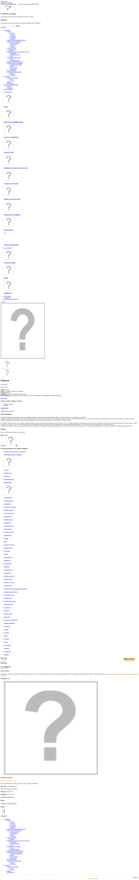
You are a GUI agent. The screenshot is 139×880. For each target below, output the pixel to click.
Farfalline (6, 629)
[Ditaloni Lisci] (8, 473)
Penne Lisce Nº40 (8, 585)
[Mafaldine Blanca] (9, 479)
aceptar (135, 877)
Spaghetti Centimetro (9, 510)
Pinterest (19, 401)
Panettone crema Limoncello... (11, 592)
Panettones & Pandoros (16, 64)
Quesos (12, 73)
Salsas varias (13, 44)
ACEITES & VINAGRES (14, 57)
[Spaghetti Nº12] (8, 557)
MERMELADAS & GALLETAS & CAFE (18, 52)
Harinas (12, 50)
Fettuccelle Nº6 (7, 573)
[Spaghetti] (7, 551)
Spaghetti (6, 554)
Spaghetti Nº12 (7, 560)
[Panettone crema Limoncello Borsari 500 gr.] (16, 588)
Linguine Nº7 (7, 566)
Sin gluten (12, 36)
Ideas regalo (13, 69)
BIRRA (9, 82)
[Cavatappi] (9, 466)
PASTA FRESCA (11, 70)
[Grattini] (6, 632)
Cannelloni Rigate (8, 497)
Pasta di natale (14, 67)
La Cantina (6, 76)
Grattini (6, 635)
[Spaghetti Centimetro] (10, 507)
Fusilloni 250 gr (7, 504)
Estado (2, 387)
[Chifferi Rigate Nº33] (10, 601)
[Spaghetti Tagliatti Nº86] (10, 620)
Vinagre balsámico (15, 60)
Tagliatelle (6, 654)
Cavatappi (6, 470)
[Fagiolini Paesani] (9, 513)
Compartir (8, 401)
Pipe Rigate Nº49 (8, 598)
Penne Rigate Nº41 (8, 579)
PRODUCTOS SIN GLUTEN (15, 62)
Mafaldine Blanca (8, 482)
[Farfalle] (6, 639)
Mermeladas (13, 53)
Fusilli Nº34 (6, 610)
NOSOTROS (7, 296)
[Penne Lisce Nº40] (9, 582)
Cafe (11, 56)
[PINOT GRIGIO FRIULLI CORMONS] (15, 451)
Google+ (14, 401)
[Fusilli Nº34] (7, 607)
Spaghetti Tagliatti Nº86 (9, 623)
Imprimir (6, 405)
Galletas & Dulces (15, 54)
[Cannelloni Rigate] (9, 494)
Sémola (12, 33)
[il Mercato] (8, 10)
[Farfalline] (7, 626)
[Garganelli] (7, 645)
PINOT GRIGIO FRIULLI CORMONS (12, 454)
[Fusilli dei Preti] (8, 519)
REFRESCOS (10, 83)
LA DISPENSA (8, 92)
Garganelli (6, 648)
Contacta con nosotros (6, 2)
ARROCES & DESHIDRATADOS (16, 40)
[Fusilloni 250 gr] (8, 501)
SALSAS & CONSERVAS (14, 41)
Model (2, 384)
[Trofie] (6, 538)
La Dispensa (7, 30)
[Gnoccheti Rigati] (9, 526)
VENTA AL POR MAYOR (11, 299)
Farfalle (6, 642)
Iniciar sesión (4, 1)
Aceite (12, 59)
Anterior (4, 435)
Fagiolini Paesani (8, 516)
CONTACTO (7, 297)
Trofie (5, 541)
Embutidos (13, 75)
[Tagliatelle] (7, 651)
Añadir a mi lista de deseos (7, 411)
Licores (12, 80)
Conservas (13, 47)
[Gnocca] (7, 368)
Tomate (12, 46)
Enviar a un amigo (8, 404)
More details (4, 398)
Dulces (12, 66)
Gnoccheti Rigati (8, 529)
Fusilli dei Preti (7, 522)
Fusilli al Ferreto (8, 535)
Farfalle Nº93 (7, 617)
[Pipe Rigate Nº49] (9, 595)
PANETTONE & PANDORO (15, 63)
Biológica (12, 39)
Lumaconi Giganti (8, 548)
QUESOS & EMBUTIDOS (14, 72)
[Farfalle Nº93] (8, 614)
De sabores (13, 37)
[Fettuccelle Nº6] (8, 570)
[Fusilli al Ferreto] (8, 532)
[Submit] (15, 803)
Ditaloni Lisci (7, 476)
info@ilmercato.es (9, 797)
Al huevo (12, 34)
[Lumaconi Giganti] (9, 544)
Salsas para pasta (14, 43)
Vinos (11, 79)
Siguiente (3, 445)
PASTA (9, 31)
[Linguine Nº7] (8, 563)
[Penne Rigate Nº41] (9, 576)
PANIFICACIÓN (11, 49)
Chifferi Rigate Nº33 (8, 604)
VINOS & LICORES (12, 77)
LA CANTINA (8, 248)
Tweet (2, 401)
